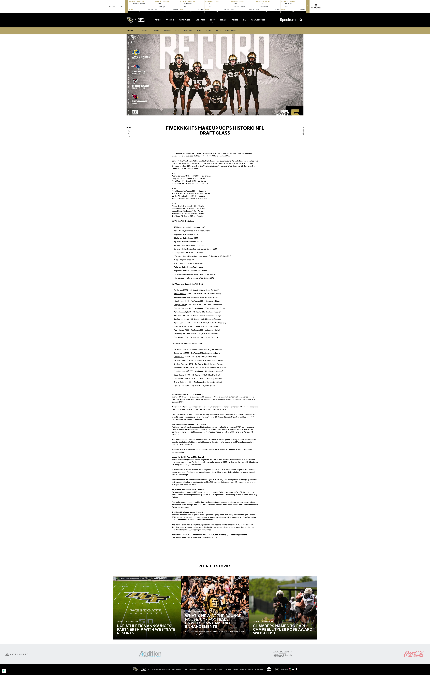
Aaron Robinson (238, 161)
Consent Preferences (190, 669)
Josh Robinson (179, 315)
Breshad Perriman (181, 364)
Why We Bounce (258, 20)
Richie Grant (183, 161)
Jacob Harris (209, 163)
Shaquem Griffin (178, 198)
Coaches (167, 30)
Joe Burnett (178, 319)
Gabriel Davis (179, 357)
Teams (158, 20)
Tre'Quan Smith (178, 193)
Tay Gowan (176, 213)
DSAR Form (218, 669)
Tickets (235, 20)
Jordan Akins (177, 196)
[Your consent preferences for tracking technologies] (4, 671)
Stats (177, 30)
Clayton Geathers (181, 308)
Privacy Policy (176, 669)
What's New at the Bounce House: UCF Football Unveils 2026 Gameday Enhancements (213, 621)
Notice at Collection (246, 669)
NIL (244, 20)
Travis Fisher (179, 326)
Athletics (200, 20)
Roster (156, 30)
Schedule (145, 30)
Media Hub (188, 30)
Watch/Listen (185, 20)
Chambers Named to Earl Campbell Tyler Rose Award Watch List (282, 629)
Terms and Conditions (206, 669)
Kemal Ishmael (180, 312)
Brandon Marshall (181, 371)
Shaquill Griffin (180, 305)
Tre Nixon (233, 166)
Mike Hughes (177, 191)
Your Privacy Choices (231, 669)
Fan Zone (170, 20)
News (199, 30)
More (217, 30)
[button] (126, 6)
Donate (223, 20)
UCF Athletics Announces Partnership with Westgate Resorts (146, 629)
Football (120, 622)
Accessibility (259, 669)
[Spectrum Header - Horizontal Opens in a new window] (288, 20)
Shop (212, 20)
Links (141, 12)
